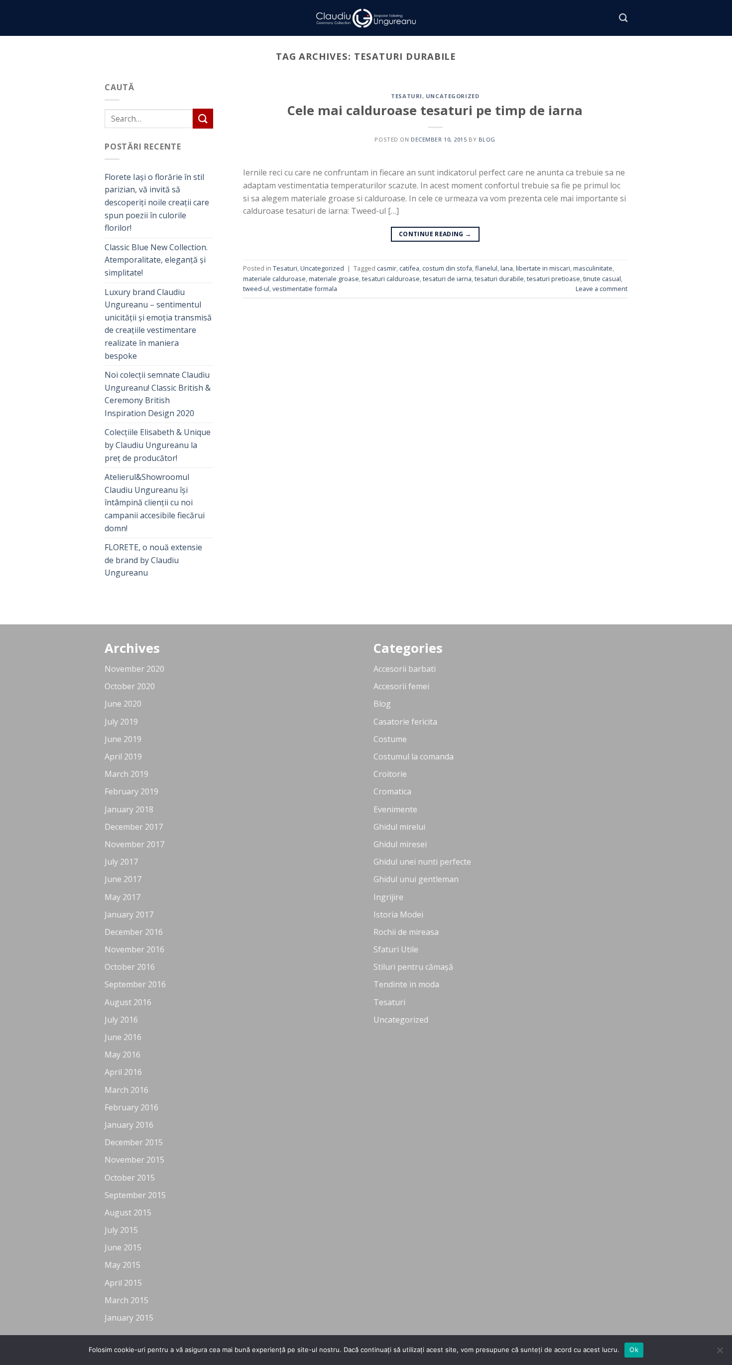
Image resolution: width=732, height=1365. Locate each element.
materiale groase (334, 278)
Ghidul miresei (400, 844)
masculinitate (592, 268)
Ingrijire (388, 897)
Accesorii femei (401, 686)
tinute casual (602, 278)
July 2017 (121, 861)
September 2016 (135, 984)
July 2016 (121, 1019)
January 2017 (129, 914)
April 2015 (123, 1282)
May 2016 (122, 1054)
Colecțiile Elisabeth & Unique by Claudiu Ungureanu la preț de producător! (158, 445)
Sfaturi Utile (395, 949)
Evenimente (395, 809)
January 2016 (129, 1124)
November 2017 (134, 844)
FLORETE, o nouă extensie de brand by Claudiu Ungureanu (153, 560)
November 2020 (134, 668)
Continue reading (435, 234)
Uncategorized (452, 96)
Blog (382, 703)
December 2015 (134, 1142)
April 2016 (123, 1071)
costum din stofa (447, 268)
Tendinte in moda (406, 984)
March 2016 (126, 1089)
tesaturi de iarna (447, 278)
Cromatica (392, 791)
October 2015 (130, 1177)
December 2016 (134, 931)
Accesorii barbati (404, 668)
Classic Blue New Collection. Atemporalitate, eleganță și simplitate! (156, 260)
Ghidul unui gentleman (416, 879)
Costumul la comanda (413, 756)
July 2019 (121, 721)
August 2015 (128, 1212)
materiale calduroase (274, 278)
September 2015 (135, 1195)
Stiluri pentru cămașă (413, 966)
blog (487, 139)
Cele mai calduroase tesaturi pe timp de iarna (435, 110)
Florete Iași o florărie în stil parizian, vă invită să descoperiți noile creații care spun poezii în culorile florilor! (157, 202)
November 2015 (134, 1159)
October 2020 (130, 686)
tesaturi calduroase (391, 278)
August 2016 (128, 1002)
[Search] (623, 18)
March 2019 (126, 773)
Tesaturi (406, 96)
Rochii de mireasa (406, 931)
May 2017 (122, 897)
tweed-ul (256, 288)
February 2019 (131, 791)
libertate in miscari (543, 268)
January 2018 (129, 809)
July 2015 (121, 1229)
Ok (633, 1350)
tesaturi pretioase (553, 278)
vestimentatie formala (304, 288)
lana (506, 268)
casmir (386, 268)
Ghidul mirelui (399, 826)
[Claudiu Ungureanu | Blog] (366, 18)
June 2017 (123, 879)
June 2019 (123, 739)
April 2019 (123, 756)
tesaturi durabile (499, 278)
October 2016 (130, 966)
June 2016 (123, 1037)
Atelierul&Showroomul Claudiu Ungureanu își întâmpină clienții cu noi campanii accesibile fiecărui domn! (155, 502)
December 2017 (134, 826)
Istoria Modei (398, 914)
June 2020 (123, 703)
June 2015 (123, 1247)
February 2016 (131, 1107)
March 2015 (126, 1300)
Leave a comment (601, 288)
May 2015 (122, 1264)
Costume (390, 739)
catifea (409, 268)
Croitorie (390, 773)
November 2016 (134, 949)
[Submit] (203, 118)
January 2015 (129, 1317)
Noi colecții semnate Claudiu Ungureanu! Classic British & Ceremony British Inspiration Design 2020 (158, 394)
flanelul (486, 268)
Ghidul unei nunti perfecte (422, 861)
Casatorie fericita (405, 721)
